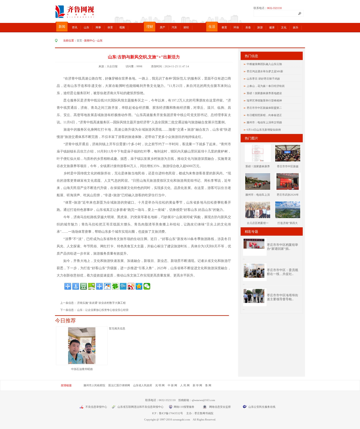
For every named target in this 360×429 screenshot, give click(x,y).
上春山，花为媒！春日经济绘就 (266, 86)
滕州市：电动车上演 (257, 194)
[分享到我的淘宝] (99, 286)
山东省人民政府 (142, 385)
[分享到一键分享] (75, 286)
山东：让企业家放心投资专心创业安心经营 (103, 309)
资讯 (74, 27)
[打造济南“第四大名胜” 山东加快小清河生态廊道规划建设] (288, 217)
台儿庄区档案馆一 (258, 223)
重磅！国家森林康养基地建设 (264, 93)
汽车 (174, 27)
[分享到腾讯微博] (123, 286)
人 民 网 (185, 385)
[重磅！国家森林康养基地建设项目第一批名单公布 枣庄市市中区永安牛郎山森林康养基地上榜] (257, 160)
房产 (162, 27)
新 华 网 (197, 385)
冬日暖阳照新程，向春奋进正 (264, 115)
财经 (186, 27)
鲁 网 (208, 385)
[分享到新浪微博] (131, 286)
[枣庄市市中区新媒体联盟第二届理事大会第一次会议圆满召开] (287, 160)
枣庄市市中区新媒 (288, 166)
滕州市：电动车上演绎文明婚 (264, 122)
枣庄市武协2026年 (288, 194)
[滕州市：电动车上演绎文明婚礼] (257, 188)
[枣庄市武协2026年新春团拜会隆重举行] (287, 188)
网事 (98, 27)
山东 (86, 27)
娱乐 (295, 27)
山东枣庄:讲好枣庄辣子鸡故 (263, 78)
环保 (236, 27)
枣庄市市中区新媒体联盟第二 (264, 107)
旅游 (260, 27)
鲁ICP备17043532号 (171, 413)
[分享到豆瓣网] (83, 286)
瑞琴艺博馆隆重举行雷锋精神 (264, 100)
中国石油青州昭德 (82, 369)
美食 (248, 27)
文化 (283, 27)
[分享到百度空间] (91, 286)
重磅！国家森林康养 (257, 166)
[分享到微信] (147, 286)
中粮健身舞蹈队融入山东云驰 (264, 64)
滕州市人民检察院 (94, 385)
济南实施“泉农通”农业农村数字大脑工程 (101, 302)
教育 (224, 27)
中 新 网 (172, 385)
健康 (272, 27)
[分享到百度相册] (107, 286)
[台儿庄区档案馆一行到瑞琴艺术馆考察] (258, 217)
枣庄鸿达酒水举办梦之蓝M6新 (265, 71)
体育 (110, 27)
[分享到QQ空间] (139, 286)
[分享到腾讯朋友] (115, 286)
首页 (79, 40)
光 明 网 (160, 385)
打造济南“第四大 (288, 223)
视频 (122, 27)
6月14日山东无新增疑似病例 (264, 129)
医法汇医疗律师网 (119, 385)
